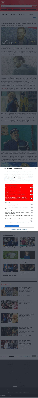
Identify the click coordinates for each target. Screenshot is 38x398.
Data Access (19, 229)
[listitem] (19, 185)
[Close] (36, 169)
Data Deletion (13, 229)
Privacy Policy (24, 229)
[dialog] (19, 199)
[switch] (31, 187)
